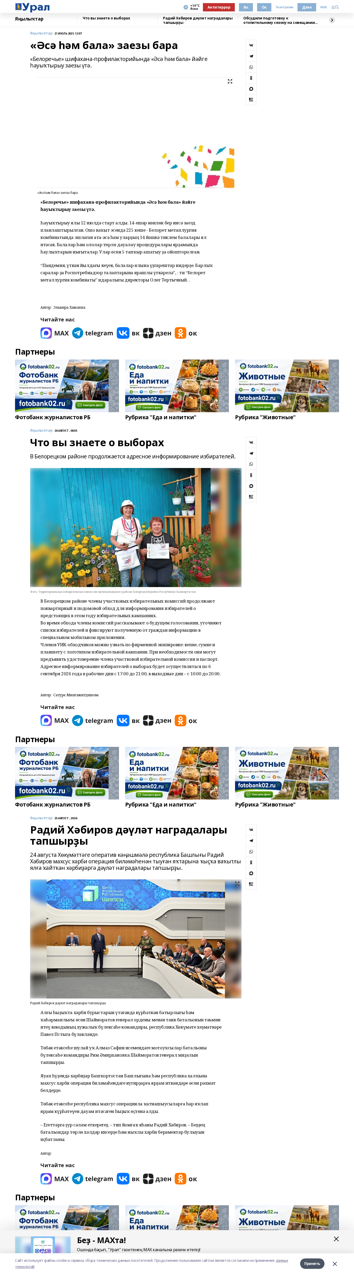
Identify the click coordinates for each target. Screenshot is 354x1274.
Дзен (306, 7)
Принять (312, 1263)
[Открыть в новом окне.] (54, 333)
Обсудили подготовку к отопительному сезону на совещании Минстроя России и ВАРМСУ (279, 20)
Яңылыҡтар (29, 19)
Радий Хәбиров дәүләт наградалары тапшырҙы (198, 20)
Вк (246, 7)
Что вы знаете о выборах (106, 18)
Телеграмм (284, 7)
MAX (323, 7)
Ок (264, 7)
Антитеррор (219, 7)
